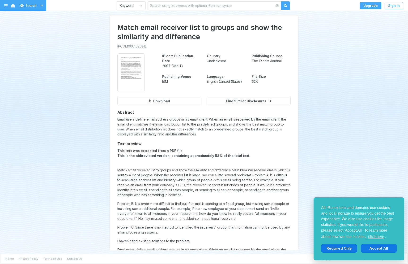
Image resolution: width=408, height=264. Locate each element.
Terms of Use (52, 258)
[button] (31, 5)
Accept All (378, 248)
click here (376, 237)
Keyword (127, 6)
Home (9, 258)
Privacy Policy (28, 258)
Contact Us (74, 258)
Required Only (339, 248)
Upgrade (370, 6)
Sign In (394, 6)
